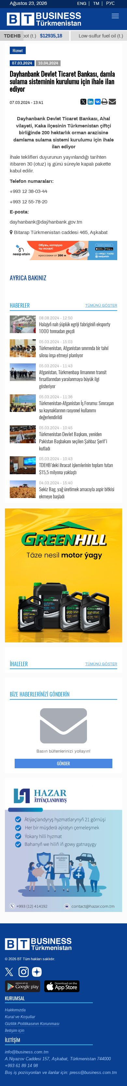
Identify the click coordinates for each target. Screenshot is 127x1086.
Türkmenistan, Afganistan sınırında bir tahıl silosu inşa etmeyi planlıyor (73, 352)
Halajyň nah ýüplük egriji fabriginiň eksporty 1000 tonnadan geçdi (74, 328)
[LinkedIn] (90, 102)
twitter (9, 971)
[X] (83, 102)
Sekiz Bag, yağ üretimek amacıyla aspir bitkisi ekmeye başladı (76, 493)
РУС (110, 3)
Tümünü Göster (101, 305)
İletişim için (14, 1030)
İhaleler (19, 664)
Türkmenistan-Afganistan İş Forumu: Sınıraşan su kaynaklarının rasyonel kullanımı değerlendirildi (76, 410)
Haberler (20, 305)
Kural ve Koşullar (20, 1017)
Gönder (63, 763)
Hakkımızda (15, 1010)
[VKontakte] (98, 102)
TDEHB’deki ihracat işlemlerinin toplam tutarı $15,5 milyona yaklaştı (76, 469)
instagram (22, 971)
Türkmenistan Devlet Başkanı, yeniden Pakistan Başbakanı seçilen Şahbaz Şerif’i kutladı (73, 441)
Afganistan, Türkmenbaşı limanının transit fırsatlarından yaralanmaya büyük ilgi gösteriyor (72, 379)
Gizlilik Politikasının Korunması (32, 1023)
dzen (35, 971)
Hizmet (18, 50)
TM (96, 3)
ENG (81, 3)
